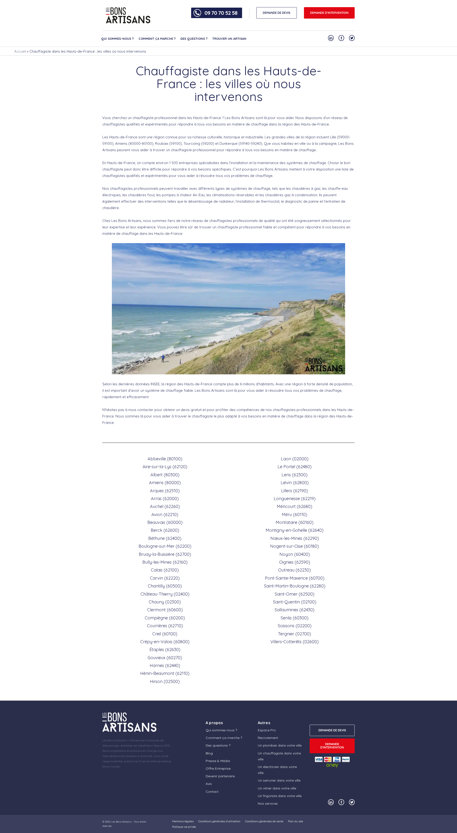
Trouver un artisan (229, 38)
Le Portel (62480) (295, 466)
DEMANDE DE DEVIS (276, 13)
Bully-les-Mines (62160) (165, 562)
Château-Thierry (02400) (164, 594)
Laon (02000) (294, 459)
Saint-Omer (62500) (294, 594)
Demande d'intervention (329, 13)
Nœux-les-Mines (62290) (294, 538)
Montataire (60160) (294, 522)
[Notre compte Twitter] (352, 38)
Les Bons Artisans (121, 821)
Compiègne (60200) (165, 618)
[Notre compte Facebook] (341, 38)
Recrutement (268, 738)
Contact (212, 791)
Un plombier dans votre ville (280, 745)
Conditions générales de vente (264, 821)
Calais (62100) (165, 570)
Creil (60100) (164, 634)
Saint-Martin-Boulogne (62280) (294, 586)
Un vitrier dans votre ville (277, 788)
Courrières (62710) (165, 625)
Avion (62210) (164, 514)
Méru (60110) (294, 514)
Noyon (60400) (294, 554)
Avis (209, 784)
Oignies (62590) (294, 562)
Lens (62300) (295, 474)
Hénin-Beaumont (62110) (164, 673)
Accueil (20, 51)
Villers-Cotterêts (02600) (294, 641)
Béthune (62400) (164, 538)
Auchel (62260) (165, 506)
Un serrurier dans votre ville (279, 780)
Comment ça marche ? (157, 38)
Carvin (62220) (165, 578)
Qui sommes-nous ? (117, 38)
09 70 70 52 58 (220, 13)
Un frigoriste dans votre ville (280, 796)
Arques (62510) (165, 490)
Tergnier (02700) (294, 634)
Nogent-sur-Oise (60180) (294, 546)
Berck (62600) (165, 530)
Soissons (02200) (295, 625)
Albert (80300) (164, 474)
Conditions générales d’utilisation (219, 821)
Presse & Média (218, 761)
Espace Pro (267, 730)
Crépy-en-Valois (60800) (164, 641)
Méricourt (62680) (294, 506)
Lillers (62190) (294, 490)
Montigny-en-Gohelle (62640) (294, 530)
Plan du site (295, 821)
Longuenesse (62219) (295, 498)
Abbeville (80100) (165, 459)
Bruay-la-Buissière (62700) (165, 554)
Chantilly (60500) (165, 586)
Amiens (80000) (165, 482)
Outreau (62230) (294, 570)
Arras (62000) (165, 498)
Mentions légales (183, 821)
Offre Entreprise (218, 768)
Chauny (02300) (165, 602)
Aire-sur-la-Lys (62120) (165, 466)
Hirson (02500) (165, 681)
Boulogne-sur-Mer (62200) (165, 546)
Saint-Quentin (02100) (294, 602)
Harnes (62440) (165, 665)
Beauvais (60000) (165, 522)
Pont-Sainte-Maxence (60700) (294, 578)
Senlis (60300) (294, 618)
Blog (209, 753)
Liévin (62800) (295, 482)
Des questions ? (194, 38)
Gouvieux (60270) (165, 657)
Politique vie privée (184, 826)
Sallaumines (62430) (294, 609)
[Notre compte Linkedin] (331, 38)
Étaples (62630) (164, 649)
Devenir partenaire (220, 776)
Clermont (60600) (165, 609)
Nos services (268, 803)
